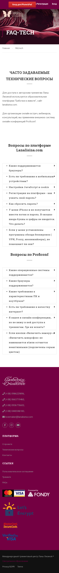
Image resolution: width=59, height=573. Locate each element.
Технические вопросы (12, 449)
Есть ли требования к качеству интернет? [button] (29, 309)
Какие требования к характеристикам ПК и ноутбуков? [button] (24, 296)
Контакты (7, 455)
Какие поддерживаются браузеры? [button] (25, 168)
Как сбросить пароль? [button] (23, 203)
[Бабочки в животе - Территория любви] (13, 15)
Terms (20, 566)
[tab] (29, 168)
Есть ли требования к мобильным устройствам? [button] (31, 179)
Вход (54, 4)
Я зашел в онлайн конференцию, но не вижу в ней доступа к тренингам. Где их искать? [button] (30, 322)
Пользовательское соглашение (17, 471)
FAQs (4, 482)
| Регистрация (42, 4)
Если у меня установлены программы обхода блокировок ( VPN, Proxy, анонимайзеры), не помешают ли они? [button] (30, 237)
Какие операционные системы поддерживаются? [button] (29, 272)
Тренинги (6, 477)
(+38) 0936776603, (15, 405)
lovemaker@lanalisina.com (19, 416)
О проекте (7, 444)
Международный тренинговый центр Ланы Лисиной (27, 556)
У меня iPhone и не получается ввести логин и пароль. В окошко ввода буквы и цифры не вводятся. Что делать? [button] (32, 216)
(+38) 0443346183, (15, 411)
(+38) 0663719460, (15, 399)
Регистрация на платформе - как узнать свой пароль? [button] (30, 195)
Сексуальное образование (15, 561)
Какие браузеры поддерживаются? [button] (21, 283)
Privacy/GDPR (8, 566)
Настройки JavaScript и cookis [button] (29, 187)
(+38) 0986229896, (15, 393)
